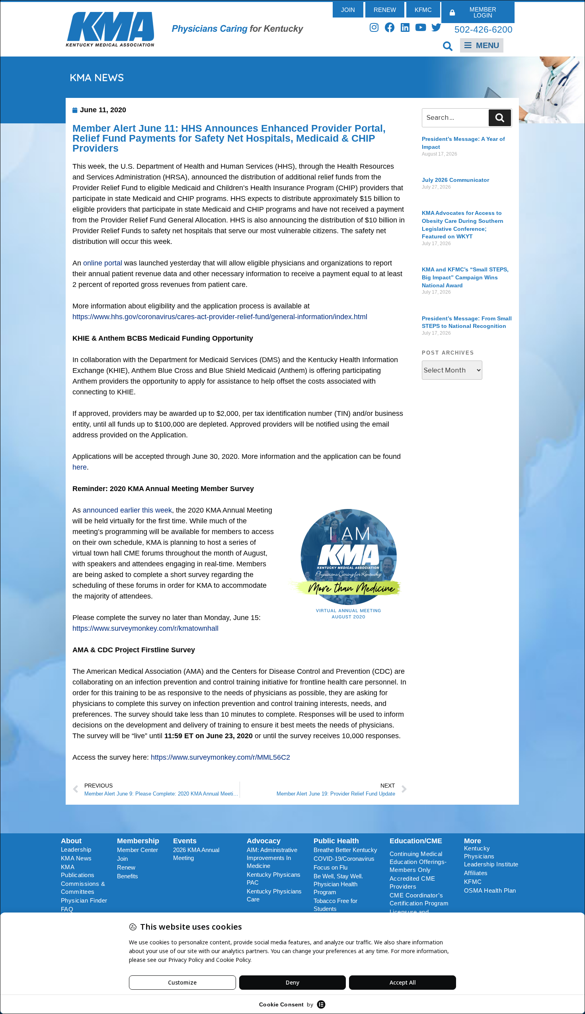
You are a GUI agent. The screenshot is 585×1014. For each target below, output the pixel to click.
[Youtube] (421, 27)
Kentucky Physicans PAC (273, 878)
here (79, 467)
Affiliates (476, 873)
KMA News (76, 858)
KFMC (473, 881)
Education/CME (416, 841)
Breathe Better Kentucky (345, 849)
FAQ (67, 909)
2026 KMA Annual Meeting (196, 853)
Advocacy (264, 841)
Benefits (127, 876)
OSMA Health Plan (490, 890)
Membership (138, 841)
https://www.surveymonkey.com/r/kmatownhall (145, 628)
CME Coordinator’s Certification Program (419, 899)
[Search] (500, 117)
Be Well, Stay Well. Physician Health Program (338, 884)
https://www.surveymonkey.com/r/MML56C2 (220, 757)
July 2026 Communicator (455, 180)
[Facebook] (390, 27)
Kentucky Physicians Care (274, 895)
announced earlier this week (127, 510)
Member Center (137, 849)
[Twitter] (436, 27)
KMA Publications (78, 871)
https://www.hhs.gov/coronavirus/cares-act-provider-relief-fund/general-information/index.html (219, 317)
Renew (126, 867)
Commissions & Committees (83, 887)
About (71, 841)
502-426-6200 (483, 29)
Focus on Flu (330, 867)
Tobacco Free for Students (335, 904)
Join (122, 858)
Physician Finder (84, 900)
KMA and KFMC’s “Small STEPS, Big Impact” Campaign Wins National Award (465, 277)
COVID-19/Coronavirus (344, 858)
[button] (447, 46)
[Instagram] (374, 27)
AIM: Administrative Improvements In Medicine (272, 857)
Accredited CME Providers (412, 882)
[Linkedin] (405, 27)
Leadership (76, 849)
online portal (102, 263)
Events (185, 841)
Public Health (336, 841)
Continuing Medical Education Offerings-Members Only (418, 861)
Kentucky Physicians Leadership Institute (491, 856)
